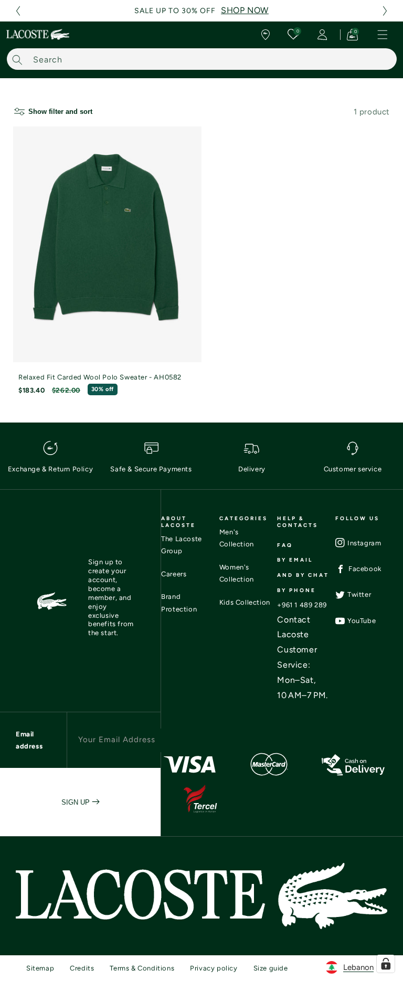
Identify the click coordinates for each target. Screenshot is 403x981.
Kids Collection (244, 602)
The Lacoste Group (181, 545)
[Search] (17, 59)
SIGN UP (76, 802)
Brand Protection (179, 603)
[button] (18, 11)
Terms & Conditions (142, 968)
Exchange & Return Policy (50, 469)
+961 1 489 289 (301, 605)
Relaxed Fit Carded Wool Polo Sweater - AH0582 (100, 377)
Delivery (252, 469)
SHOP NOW (245, 10)
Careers (173, 574)
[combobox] (202, 59)
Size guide (270, 968)
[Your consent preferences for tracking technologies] (386, 964)
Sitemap (40, 968)
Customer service (353, 469)
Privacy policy (213, 968)
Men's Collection (236, 538)
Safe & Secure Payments (151, 469)
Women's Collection (236, 573)
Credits (82, 968)
